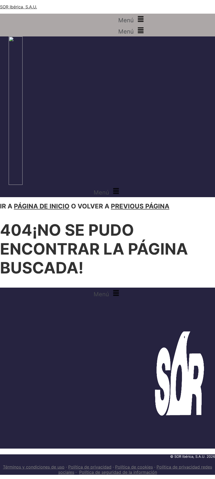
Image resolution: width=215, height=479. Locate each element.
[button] (132, 19)
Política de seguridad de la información (118, 472)
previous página (140, 206)
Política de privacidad (89, 467)
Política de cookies (134, 467)
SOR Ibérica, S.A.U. (18, 6)
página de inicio (41, 206)
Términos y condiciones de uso (33, 467)
